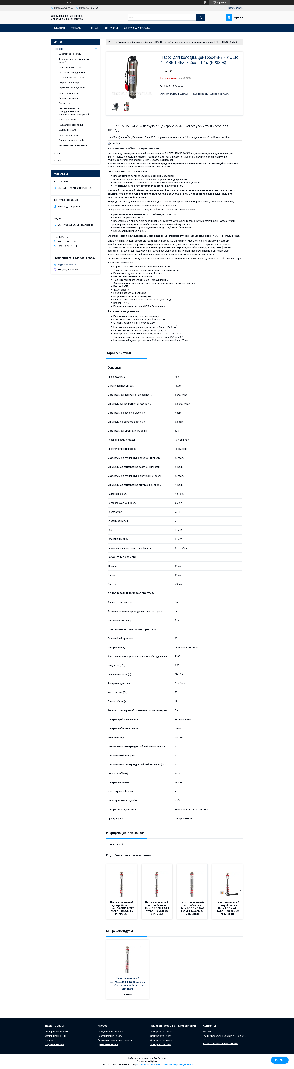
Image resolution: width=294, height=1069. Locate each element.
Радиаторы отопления (71, 125)
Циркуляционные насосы (111, 1031)
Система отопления (69, 93)
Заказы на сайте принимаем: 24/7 (220, 1043)
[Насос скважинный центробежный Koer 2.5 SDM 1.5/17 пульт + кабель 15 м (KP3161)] (121, 881)
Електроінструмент (69, 135)
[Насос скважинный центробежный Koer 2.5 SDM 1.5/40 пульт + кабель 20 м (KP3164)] (192, 881)
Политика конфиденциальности (178, 1064)
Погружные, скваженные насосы (115, 1040)
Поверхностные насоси (110, 1036)
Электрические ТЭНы (70, 67)
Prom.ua (162, 1058)
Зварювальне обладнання (73, 145)
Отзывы (58, 160)
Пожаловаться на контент (148, 1064)
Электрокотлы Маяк (161, 1044)
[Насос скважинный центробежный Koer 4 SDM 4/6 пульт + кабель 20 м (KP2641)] (227, 881)
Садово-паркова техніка (72, 140)
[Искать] (200, 17)
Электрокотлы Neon (160, 1036)
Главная (59, 28)
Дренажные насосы (108, 1044)
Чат (282, 1060)
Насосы (49, 1040)
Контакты (111, 28)
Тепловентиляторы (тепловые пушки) (74, 60)
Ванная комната (67, 130)
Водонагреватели (68, 98)
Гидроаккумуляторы (69, 82)
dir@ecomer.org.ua (67, 264)
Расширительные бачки (71, 77)
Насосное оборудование (72, 72)
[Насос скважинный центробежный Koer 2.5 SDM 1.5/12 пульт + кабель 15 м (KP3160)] (127, 957)
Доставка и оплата (137, 28)
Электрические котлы (70, 54)
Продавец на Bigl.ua (147, 1061)
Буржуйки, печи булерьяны (73, 87)
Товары (76, 28)
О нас (94, 28)
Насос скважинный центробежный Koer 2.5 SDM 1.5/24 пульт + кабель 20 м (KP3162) (157, 908)
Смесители (64, 103)
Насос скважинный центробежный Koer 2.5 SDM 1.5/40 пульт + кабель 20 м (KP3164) (192, 908)
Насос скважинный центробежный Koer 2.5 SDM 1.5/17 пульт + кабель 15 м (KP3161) (122, 908)
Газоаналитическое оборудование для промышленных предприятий (74, 111)
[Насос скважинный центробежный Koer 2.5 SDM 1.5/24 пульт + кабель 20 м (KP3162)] (157, 881)
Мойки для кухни (68, 119)
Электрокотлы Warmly (162, 1040)
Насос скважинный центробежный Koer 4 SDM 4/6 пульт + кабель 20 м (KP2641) (228, 908)
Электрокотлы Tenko (161, 1031)
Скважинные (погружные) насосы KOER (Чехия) (144, 42)
